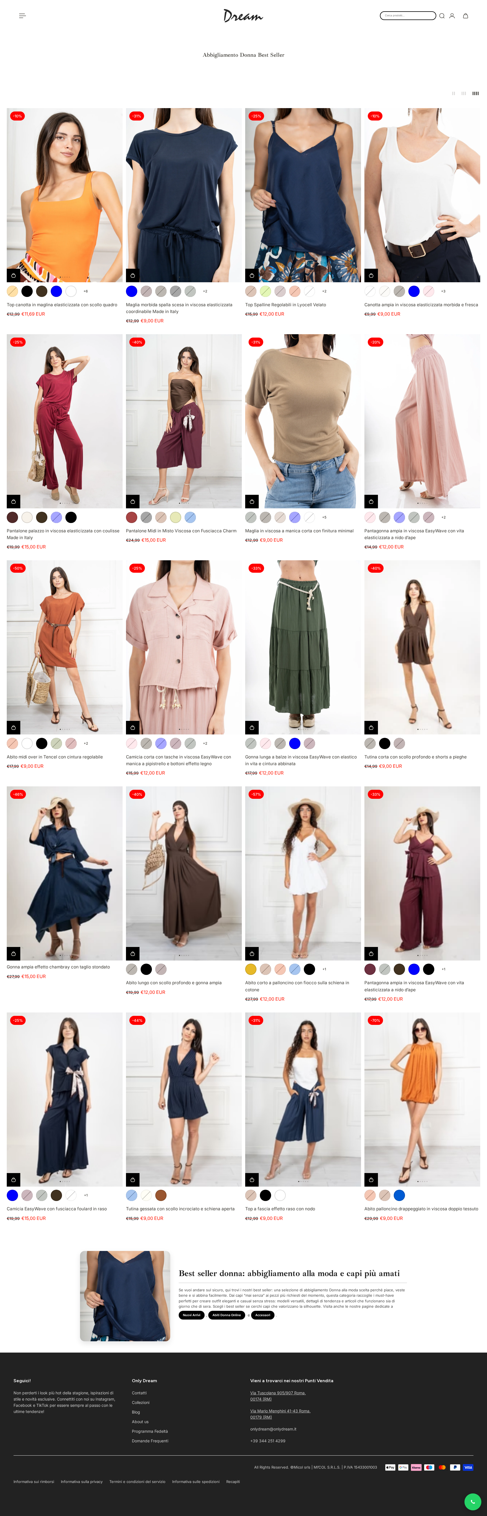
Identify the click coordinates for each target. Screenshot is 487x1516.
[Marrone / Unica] (41, 291)
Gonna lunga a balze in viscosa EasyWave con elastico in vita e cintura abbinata (301, 760)
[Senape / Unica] (250, 969)
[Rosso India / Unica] (146, 291)
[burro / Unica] (146, 1195)
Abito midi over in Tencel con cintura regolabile (55, 757)
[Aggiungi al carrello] (13, 953)
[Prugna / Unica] (280, 291)
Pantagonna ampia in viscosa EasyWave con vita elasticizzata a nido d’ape (414, 534)
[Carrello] (465, 16)
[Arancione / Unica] (12, 291)
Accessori (262, 1315)
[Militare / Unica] (190, 291)
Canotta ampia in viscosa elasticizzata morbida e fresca (421, 304)
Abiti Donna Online (226, 1315)
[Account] (452, 16)
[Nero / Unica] (27, 291)
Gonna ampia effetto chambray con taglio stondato (58, 967)
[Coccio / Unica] (294, 291)
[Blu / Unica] (56, 291)
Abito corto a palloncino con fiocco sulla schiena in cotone (297, 986)
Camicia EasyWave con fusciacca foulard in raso (57, 1208)
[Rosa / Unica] (428, 291)
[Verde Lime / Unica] (265, 291)
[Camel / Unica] (280, 517)
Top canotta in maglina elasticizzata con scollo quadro (62, 304)
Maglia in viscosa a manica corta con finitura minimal (299, 530)
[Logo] (243, 15)
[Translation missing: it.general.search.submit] (442, 15)
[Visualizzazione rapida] (13, 275)
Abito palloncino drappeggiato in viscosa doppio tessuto (421, 1208)
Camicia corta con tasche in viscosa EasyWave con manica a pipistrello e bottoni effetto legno (178, 760)
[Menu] (21, 16)
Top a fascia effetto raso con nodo (280, 1208)
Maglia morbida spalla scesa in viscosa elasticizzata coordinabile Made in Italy (179, 308)
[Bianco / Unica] (71, 291)
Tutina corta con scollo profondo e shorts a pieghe (415, 757)
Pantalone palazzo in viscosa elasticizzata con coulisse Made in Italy (63, 534)
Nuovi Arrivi (191, 1315)
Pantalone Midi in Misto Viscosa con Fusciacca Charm (181, 530)
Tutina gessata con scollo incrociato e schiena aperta (180, 1208)
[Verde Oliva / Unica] (56, 743)
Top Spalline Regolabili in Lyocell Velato (285, 304)
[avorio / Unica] (175, 517)
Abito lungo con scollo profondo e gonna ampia (174, 982)
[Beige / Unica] (384, 291)
